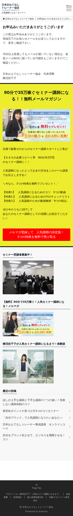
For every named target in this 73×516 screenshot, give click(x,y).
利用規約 (17, 497)
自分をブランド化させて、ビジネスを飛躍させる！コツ (34, 437)
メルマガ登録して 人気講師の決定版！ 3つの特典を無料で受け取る (38, 234)
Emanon (43, 511)
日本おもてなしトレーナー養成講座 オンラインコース (34, 426)
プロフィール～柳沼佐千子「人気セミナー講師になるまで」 (33, 494)
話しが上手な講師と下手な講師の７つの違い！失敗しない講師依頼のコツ (34, 402)
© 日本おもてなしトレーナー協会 (36, 507)
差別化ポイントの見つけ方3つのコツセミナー (31, 410)
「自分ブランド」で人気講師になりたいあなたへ (32, 417)
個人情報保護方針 (35, 497)
